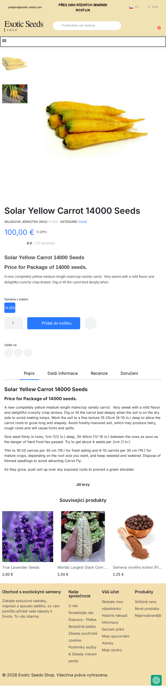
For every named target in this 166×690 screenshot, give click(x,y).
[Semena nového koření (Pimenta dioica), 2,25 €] (138, 544)
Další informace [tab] (63, 373)
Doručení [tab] (129, 373)
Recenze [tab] (99, 373)
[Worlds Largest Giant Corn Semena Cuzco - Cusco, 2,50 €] (83, 544)
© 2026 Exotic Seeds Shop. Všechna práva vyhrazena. (55, 675)
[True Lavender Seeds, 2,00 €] (27, 544)
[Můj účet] (142, 26)
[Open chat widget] (156, 680)
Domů (83, 221)
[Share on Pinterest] (28, 352)
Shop (12, 30)
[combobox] (87, 25)
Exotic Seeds (23, 23)
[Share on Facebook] (8, 352)
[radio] (9, 308)
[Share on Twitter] (18, 352)
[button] (157, 25)
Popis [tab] (29, 373)
